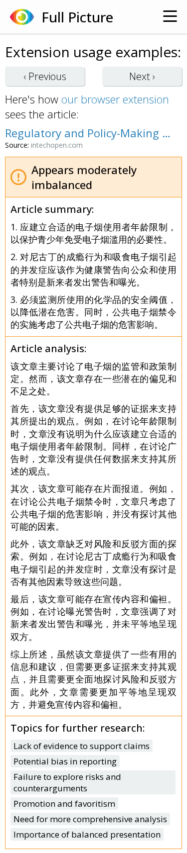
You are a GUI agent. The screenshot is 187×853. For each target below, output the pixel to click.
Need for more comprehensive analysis (90, 819)
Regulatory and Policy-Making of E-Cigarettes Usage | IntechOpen (88, 132)
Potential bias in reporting (65, 761)
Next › (142, 76)
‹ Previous (44, 76)
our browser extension (115, 99)
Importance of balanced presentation (87, 834)
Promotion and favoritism (64, 803)
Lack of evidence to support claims (81, 746)
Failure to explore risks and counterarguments (67, 782)
